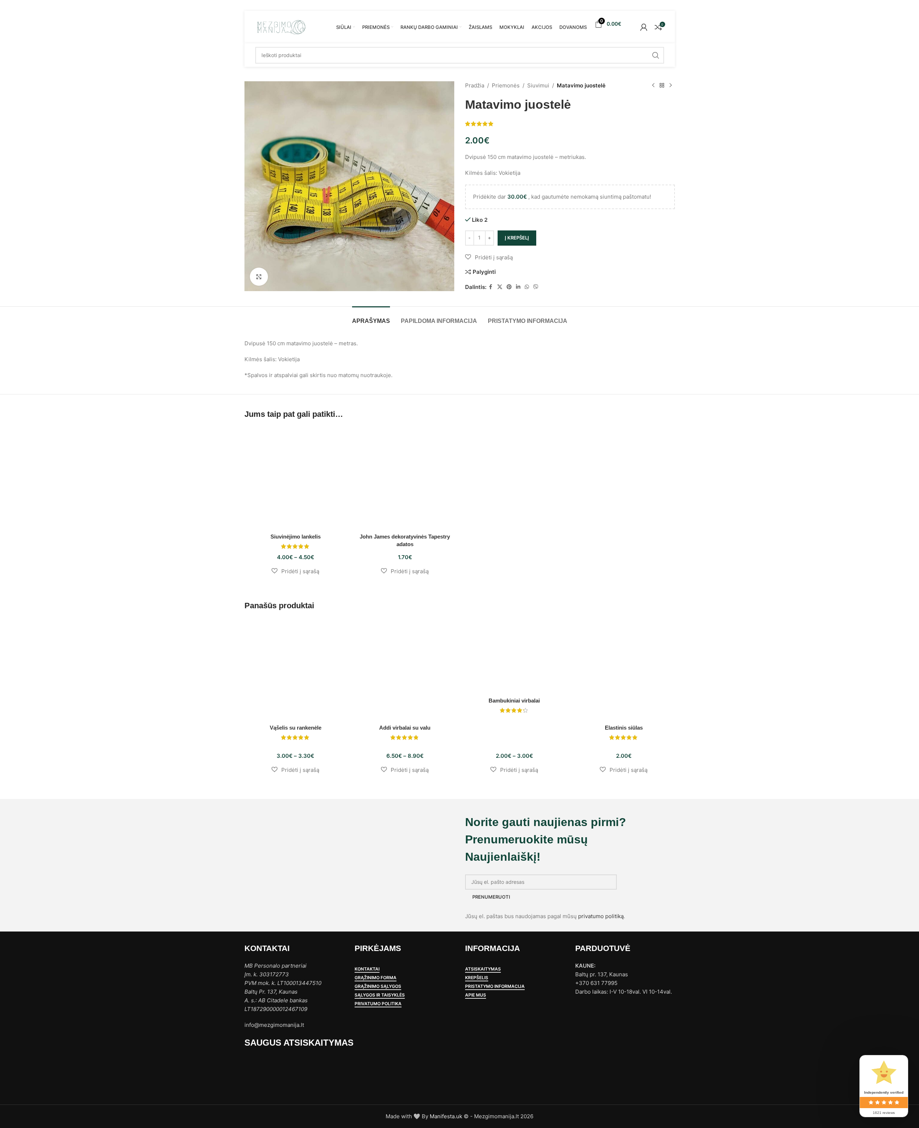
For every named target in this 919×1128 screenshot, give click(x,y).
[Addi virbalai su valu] (405, 669)
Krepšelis (476, 977)
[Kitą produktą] (670, 85)
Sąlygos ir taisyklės (380, 995)
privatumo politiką (601, 916)
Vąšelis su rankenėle (295, 728)
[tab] (371, 317)
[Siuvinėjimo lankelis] (295, 478)
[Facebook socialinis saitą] (490, 287)
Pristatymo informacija (495, 986)
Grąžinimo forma (375, 977)
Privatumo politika (378, 1003)
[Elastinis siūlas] (624, 669)
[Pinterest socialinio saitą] (509, 287)
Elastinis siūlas (624, 728)
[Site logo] (281, 26)
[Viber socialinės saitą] (536, 287)
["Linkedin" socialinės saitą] (518, 287)
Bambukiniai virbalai (514, 700)
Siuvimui (538, 85)
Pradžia (474, 85)
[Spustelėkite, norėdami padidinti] (259, 277)
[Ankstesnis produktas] (653, 85)
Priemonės (506, 85)
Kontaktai (367, 969)
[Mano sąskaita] (644, 27)
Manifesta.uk (446, 1116)
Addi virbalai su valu (404, 728)
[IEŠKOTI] (655, 55)
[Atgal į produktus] (662, 85)
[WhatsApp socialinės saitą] (527, 287)
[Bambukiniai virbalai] (514, 655)
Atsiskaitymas (483, 969)
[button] (489, 257)
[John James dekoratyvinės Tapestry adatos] (405, 478)
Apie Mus (475, 995)
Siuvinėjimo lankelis (295, 536)
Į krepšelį (517, 238)
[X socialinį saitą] (499, 287)
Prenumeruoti (491, 897)
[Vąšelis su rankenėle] (295, 669)
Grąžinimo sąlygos (378, 986)
